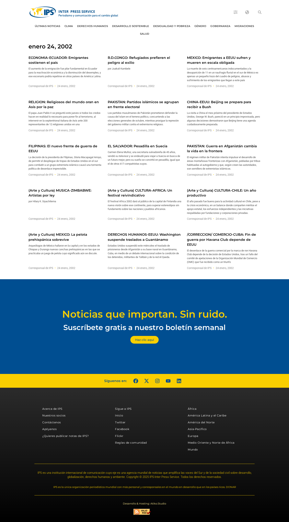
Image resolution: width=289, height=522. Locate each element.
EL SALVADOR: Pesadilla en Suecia (137, 146)
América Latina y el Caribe (207, 415)
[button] (260, 12)
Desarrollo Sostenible (130, 26)
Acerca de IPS (52, 409)
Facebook (122, 429)
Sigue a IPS (123, 409)
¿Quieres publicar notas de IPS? (65, 436)
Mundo (193, 449)
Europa (193, 436)
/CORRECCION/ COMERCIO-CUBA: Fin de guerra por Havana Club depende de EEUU (221, 239)
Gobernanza (220, 26)
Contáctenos (51, 422)
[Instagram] (157, 381)
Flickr (119, 436)
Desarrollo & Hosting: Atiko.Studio (144, 503)
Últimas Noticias (47, 26)
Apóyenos (49, 429)
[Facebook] (136, 381)
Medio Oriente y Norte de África (211, 442)
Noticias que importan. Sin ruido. (144, 314)
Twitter (120, 422)
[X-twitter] (146, 381)
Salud (144, 33)
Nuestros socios (54, 415)
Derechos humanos (92, 26)
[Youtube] (168, 381)
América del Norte (201, 422)
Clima (68, 26)
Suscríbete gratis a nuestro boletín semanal (144, 327)
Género (200, 26)
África (192, 409)
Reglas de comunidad (131, 442)
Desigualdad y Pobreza (171, 26)
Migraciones (244, 26)
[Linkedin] (179, 381)
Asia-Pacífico (197, 429)
